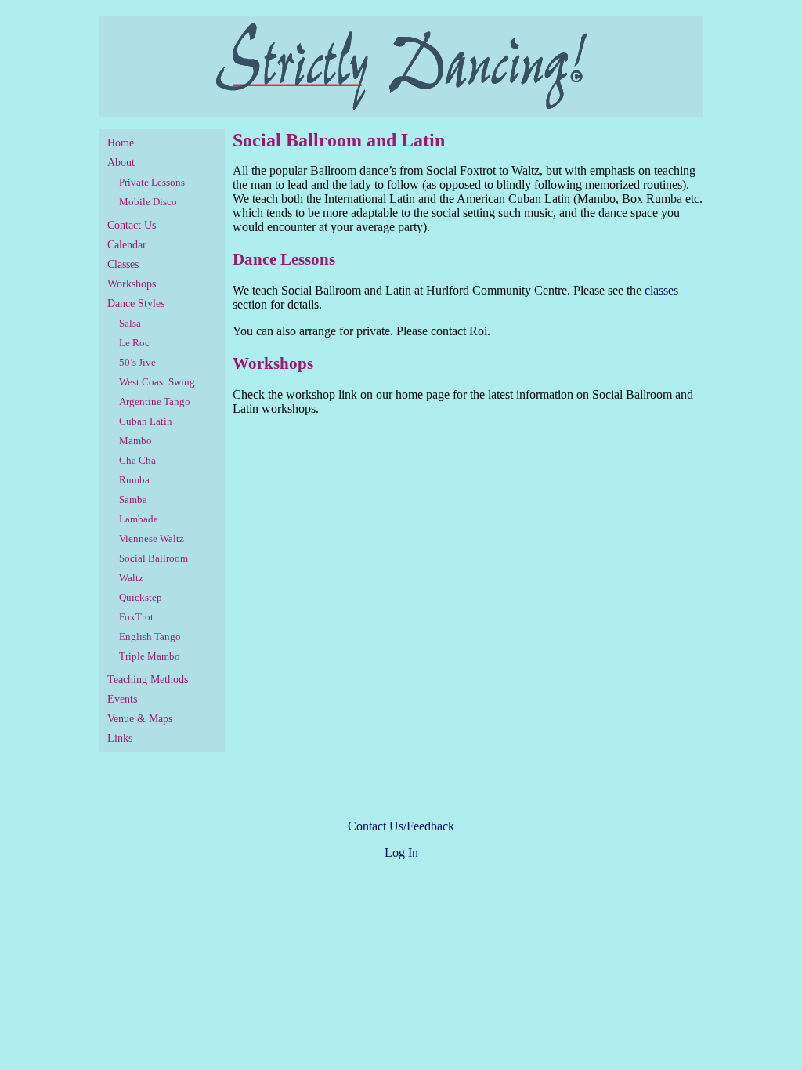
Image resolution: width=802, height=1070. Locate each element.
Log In (401, 852)
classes (661, 290)
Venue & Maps (139, 719)
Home (120, 143)
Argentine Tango (154, 401)
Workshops (131, 284)
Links (119, 738)
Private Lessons (152, 182)
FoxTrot (136, 617)
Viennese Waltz (151, 538)
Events (122, 699)
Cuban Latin (145, 421)
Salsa (130, 323)
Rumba (134, 480)
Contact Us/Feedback (401, 826)
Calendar (126, 245)
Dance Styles (135, 303)
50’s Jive (137, 362)
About (121, 162)
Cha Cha (137, 460)
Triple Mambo (149, 656)
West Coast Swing (157, 382)
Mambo (135, 440)
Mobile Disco (148, 202)
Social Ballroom (153, 558)
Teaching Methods (147, 679)
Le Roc (134, 343)
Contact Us (131, 225)
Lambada (138, 519)
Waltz (131, 578)
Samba (133, 499)
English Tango (150, 636)
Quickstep (140, 597)
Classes (123, 264)
